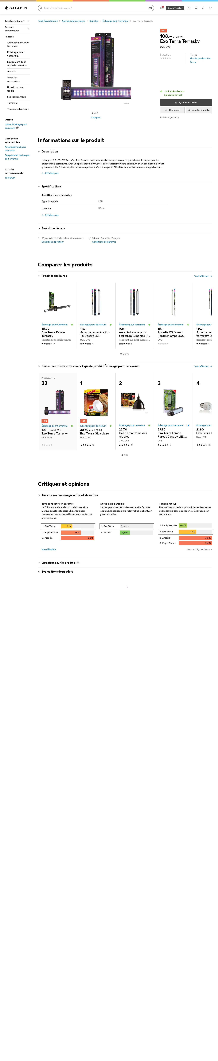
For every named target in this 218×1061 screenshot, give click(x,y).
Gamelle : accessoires (13, 79)
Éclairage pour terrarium (15, 54)
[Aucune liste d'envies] (203, 8)
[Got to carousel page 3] (97, 113)
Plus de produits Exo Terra (200, 59)
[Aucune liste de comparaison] (196, 8)
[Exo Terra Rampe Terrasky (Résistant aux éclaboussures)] (57, 315)
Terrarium (12, 103)
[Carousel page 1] (92, 113)
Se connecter (175, 8)
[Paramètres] (161, 8)
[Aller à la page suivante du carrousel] (207, 315)
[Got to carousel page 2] (95, 113)
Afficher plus (52, 173)
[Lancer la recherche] (41, 8)
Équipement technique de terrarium (17, 63)
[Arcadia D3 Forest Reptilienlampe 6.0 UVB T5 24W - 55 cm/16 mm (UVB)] (173, 315)
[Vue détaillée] (68, 532)
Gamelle (11, 71)
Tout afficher (201, 276)
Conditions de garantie (104, 241)
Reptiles (9, 36)
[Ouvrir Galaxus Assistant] (189, 8)
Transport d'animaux (18, 109)
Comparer (174, 110)
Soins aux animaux (16, 96)
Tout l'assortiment (14, 21)
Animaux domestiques (12, 29)
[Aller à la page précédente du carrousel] (43, 315)
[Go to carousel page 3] (125, 354)
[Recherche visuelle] (150, 8)
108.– (166, 36)
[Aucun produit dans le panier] (210, 8)
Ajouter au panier (188, 102)
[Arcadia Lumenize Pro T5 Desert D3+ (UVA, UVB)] (96, 315)
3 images (95, 117)
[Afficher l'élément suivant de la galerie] (154, 68)
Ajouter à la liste (201, 110)
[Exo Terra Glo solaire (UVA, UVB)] (96, 411)
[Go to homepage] (16, 8)
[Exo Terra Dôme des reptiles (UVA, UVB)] (134, 411)
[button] (186, 93)
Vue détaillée (49, 549)
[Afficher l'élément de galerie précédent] (37, 68)
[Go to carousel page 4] (128, 354)
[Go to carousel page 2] (123, 354)
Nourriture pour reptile (15, 89)
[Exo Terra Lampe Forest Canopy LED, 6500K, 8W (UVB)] (173, 411)
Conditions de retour (53, 241)
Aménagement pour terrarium (18, 44)
